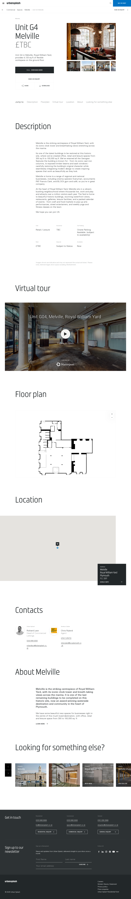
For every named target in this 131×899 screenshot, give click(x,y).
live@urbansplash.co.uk (44, 825)
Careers (100, 881)
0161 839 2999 (103, 820)
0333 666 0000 (32, 641)
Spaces (20, 10)
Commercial (11, 10)
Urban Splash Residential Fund (108, 892)
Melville (27, 10)
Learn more (40, 724)
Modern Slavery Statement (107, 884)
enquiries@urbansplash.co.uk (108, 825)
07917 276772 (66, 638)
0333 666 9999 (41, 820)
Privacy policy (102, 887)
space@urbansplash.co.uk (76, 825)
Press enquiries (103, 889)
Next (113, 41)
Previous (69, 41)
